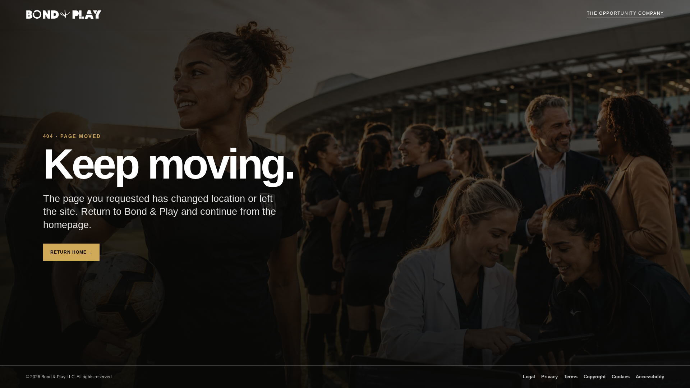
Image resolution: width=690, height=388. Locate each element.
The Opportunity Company (625, 13)
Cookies (621, 376)
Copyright (595, 376)
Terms (571, 376)
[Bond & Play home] (63, 14)
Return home (71, 252)
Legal (529, 376)
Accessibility (650, 376)
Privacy (549, 376)
